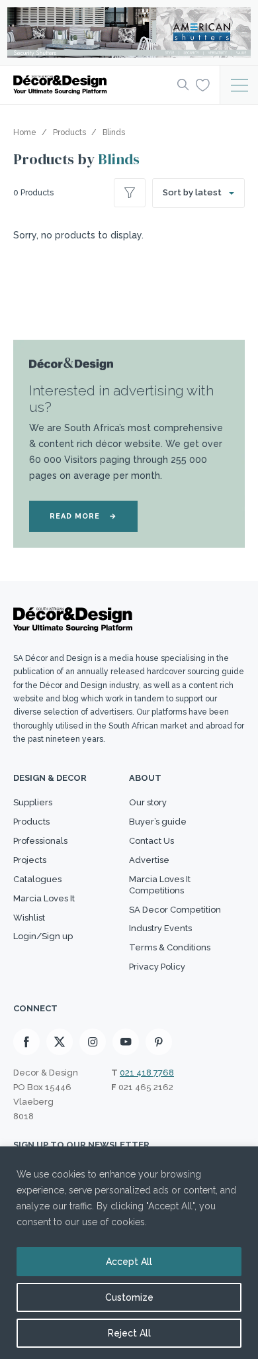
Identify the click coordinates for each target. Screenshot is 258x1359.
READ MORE (83, 516)
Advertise (149, 860)
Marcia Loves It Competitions (160, 884)
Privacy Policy (157, 967)
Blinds (119, 159)
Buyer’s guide (158, 822)
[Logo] (91, 85)
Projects (29, 860)
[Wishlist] (203, 84)
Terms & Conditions (169, 947)
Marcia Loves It (44, 898)
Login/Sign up (43, 936)
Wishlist (29, 918)
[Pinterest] (159, 1042)
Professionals (40, 841)
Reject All (129, 1333)
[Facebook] (26, 1042)
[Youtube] (125, 1042)
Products (31, 822)
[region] (129, 1252)
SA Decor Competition (175, 910)
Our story (148, 802)
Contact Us (151, 841)
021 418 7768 (147, 1073)
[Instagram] (92, 1042)
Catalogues (37, 879)
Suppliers (32, 802)
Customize (129, 1297)
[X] (59, 1042)
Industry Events (160, 928)
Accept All (129, 1261)
